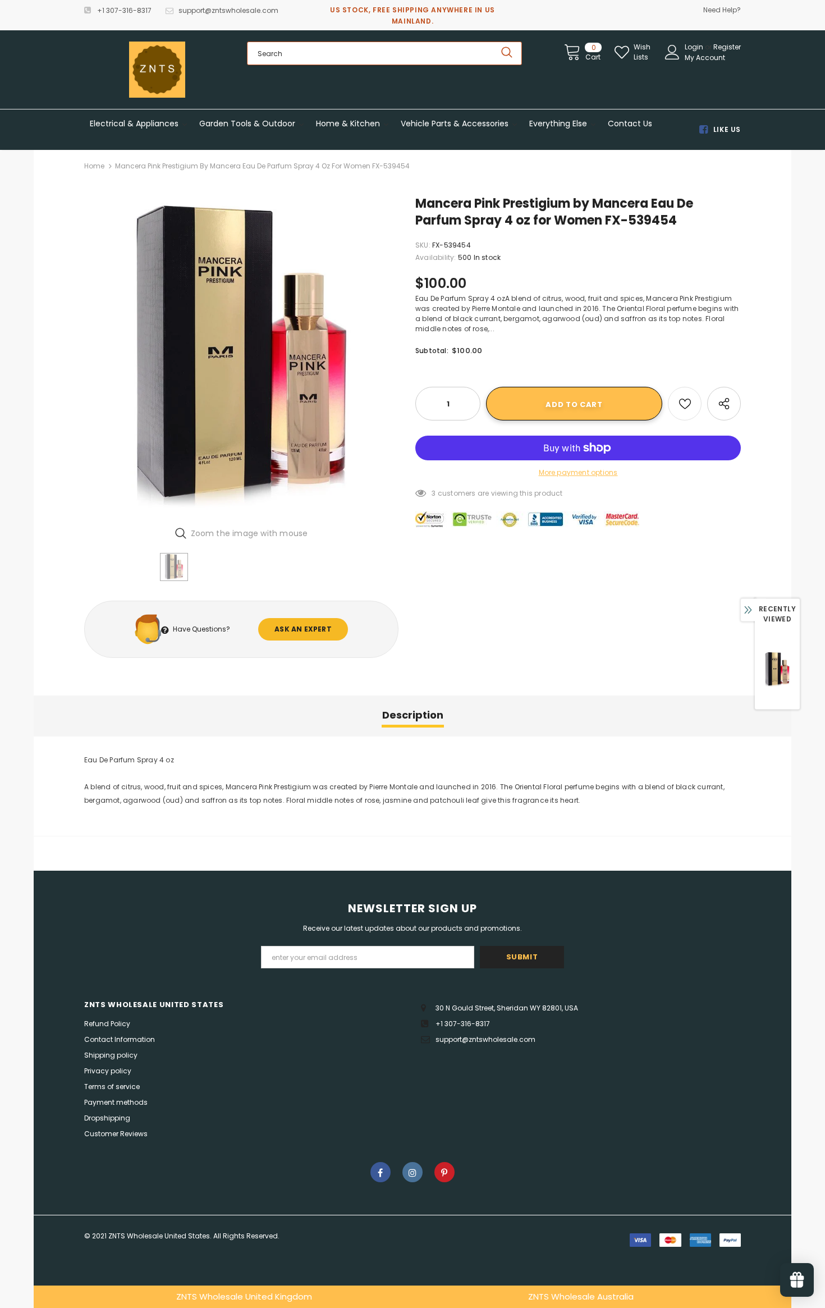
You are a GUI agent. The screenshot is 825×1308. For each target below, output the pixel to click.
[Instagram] (412, 1172)
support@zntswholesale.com (228, 10)
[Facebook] (380, 1172)
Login (695, 47)
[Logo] (157, 70)
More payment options (578, 472)
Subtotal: (431, 350)
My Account (705, 57)
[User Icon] (672, 52)
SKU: (422, 245)
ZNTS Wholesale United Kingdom (244, 1296)
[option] (241, 356)
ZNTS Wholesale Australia (581, 1296)
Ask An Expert (303, 629)
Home (94, 166)
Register (727, 47)
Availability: (435, 257)
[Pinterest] (444, 1172)
